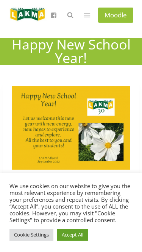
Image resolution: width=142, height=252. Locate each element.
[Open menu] (87, 15)
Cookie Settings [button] (31, 234)
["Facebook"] (53, 15)
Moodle (116, 15)
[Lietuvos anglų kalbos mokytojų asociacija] (28, 15)
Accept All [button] (72, 234)
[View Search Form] (70, 15)
